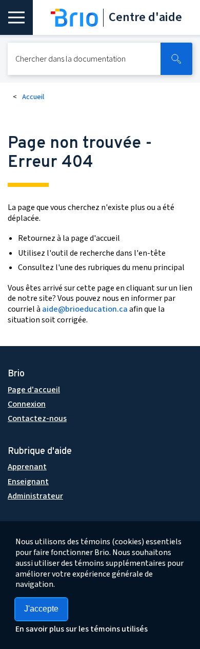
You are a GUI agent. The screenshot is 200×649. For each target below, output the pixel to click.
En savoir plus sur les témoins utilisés (81, 629)
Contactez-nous (37, 418)
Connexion (27, 404)
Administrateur (35, 496)
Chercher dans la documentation (70, 59)
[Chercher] (176, 59)
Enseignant (28, 481)
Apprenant (27, 466)
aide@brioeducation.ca (85, 309)
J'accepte (41, 608)
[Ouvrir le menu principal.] (16, 17)
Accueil (33, 97)
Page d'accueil (34, 389)
